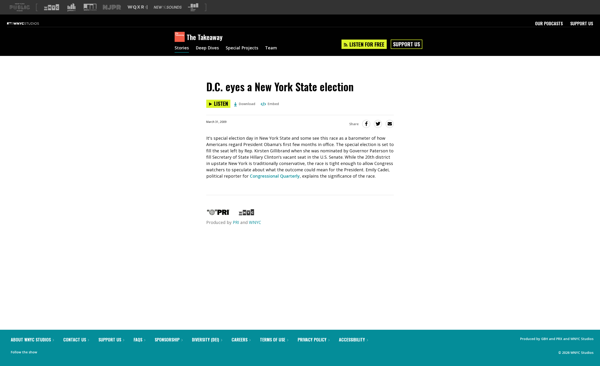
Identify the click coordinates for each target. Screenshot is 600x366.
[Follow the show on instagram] (62, 351)
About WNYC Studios (31, 340)
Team (271, 48)
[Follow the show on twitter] (53, 351)
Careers (240, 340)
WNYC (255, 222)
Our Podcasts (549, 23)
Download (247, 104)
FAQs (138, 340)
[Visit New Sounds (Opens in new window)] (168, 7)
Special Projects (242, 48)
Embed (273, 104)
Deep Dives (207, 48)
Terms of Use (272, 340)
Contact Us (74, 340)
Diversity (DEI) (205, 340)
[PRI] (218, 213)
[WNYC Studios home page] (29, 23)
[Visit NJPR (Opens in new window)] (112, 7)
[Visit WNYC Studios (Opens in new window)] (90, 7)
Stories (182, 48)
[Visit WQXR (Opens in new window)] (137, 7)
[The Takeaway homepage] (181, 37)
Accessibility (352, 340)
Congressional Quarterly (275, 176)
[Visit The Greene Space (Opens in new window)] (193, 7)
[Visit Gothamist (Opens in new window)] (71, 7)
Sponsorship (167, 340)
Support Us (581, 23)
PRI (236, 222)
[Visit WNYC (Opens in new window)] (51, 7)
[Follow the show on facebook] (44, 351)
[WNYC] (246, 213)
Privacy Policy (312, 340)
